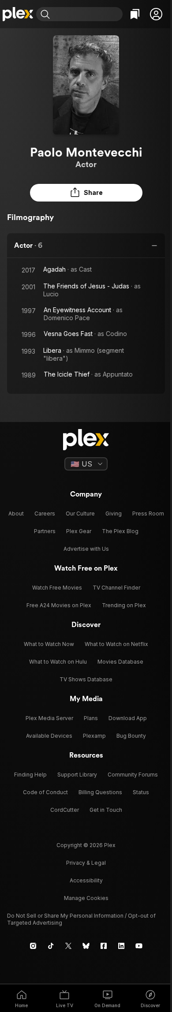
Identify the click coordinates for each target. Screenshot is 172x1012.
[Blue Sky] (86, 946)
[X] (68, 946)
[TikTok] (51, 946)
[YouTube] (139, 946)
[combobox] (87, 14)
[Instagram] (33, 946)
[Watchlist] (135, 14)
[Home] (18, 14)
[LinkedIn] (121, 946)
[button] (156, 14)
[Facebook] (103, 946)
